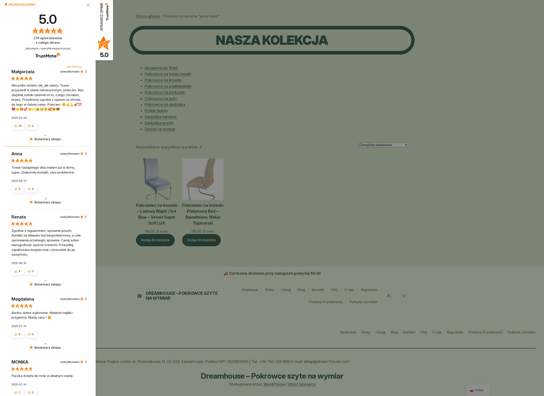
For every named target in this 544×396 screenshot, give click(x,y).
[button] (6, 4)
